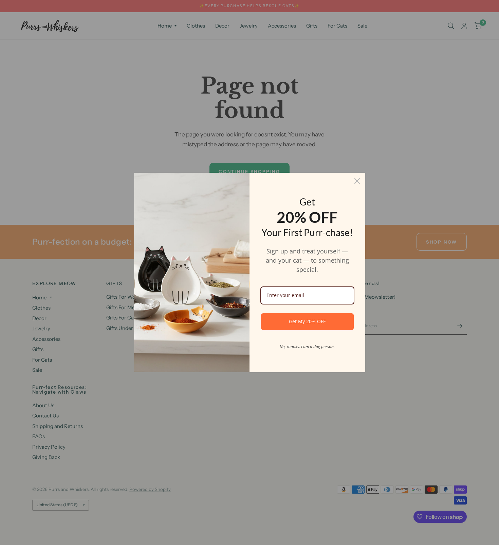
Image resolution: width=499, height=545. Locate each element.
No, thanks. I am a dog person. (307, 346)
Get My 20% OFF (307, 321)
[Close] (357, 181)
